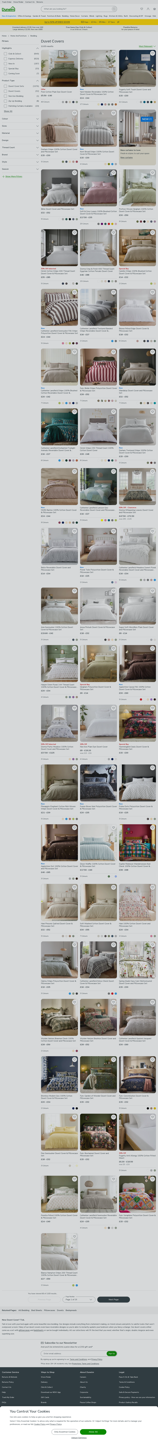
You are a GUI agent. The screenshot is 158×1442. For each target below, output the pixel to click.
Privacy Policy (56, 1424)
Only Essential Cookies (65, 1431)
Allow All (93, 1431)
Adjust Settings (79, 1438)
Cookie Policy (40, 1424)
